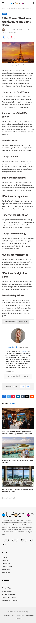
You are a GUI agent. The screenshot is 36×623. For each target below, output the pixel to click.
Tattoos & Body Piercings (9, 597)
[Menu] (3, 3)
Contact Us (5, 560)
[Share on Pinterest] (11, 37)
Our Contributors (7, 566)
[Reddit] (19, 376)
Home (3, 8)
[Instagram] (11, 376)
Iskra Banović (9, 29)
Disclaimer (7, 615)
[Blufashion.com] (18, 3)
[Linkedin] (14, 376)
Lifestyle (4, 585)
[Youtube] (25, 376)
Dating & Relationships (8, 594)
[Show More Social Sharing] (15, 37)
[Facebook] (9, 376)
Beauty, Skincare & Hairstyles (10, 600)
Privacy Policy (20, 615)
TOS (13, 615)
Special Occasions (7, 591)
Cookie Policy (30, 615)
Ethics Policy (19, 618)
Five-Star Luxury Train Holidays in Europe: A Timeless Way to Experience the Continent (17, 433)
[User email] (27, 376)
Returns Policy (6, 569)
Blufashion (25, 351)
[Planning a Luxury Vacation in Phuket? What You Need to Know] (18, 476)
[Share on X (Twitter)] (7, 37)
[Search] (33, 3)
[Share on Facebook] (3, 37)
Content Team (6, 563)
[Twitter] (22, 376)
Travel (8, 8)
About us (4, 557)
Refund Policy (6, 572)
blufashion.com (10, 371)
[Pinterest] (17, 376)
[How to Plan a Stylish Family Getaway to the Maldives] (18, 447)
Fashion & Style (6, 588)
